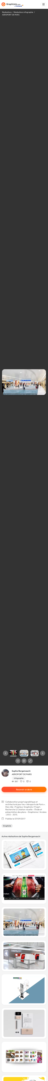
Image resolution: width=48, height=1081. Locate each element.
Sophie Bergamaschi (21, 771)
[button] (5, 753)
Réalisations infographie (23, 12)
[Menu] (43, 4)
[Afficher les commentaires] (24, 760)
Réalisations (7, 12)
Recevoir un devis (24, 789)
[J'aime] (17, 760)
